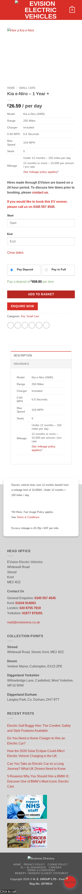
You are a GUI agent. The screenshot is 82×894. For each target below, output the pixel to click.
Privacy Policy (34, 864)
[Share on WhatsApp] (10, 325)
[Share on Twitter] (25, 325)
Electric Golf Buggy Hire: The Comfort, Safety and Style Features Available (39, 728)
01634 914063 (25, 603)
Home (11, 87)
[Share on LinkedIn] (46, 325)
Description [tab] (23, 355)
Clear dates (15, 252)
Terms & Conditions (28, 517)
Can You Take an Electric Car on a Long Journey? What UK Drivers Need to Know (36, 766)
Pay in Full (59, 269)
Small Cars (27, 87)
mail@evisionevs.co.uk (23, 622)
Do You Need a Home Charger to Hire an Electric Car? (36, 741)
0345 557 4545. (44, 206)
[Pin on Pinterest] (39, 325)
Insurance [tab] (21, 364)
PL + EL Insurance (33, 867)
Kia (23, 316)
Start (10, 215)
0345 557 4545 (45, 598)
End (10, 234)
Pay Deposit (25, 269)
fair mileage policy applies (40, 171)
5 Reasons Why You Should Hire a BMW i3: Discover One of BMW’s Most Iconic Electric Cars (38, 781)
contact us (40, 192)
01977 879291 (32, 613)
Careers (55, 867)
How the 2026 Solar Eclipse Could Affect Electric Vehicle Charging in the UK (35, 753)
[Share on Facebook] (18, 325)
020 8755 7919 (30, 608)
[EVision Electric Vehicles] (40, 10)
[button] (9, 10)
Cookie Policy (58, 864)
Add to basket (41, 294)
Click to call (8, 891)
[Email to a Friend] (32, 325)
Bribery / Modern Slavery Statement (41, 873)
